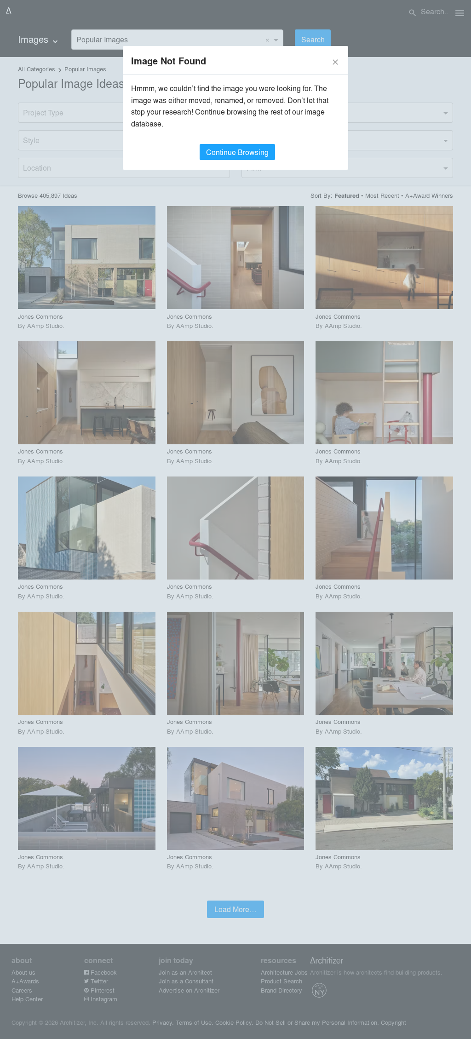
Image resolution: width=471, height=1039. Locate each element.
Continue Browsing (237, 152)
